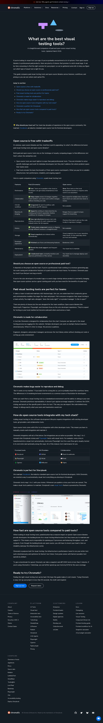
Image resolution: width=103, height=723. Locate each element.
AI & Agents (34, 636)
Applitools (11, 663)
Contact (74, 8)
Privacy (10, 617)
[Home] (14, 8)
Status (10, 623)
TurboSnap (34, 620)
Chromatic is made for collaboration (28, 96)
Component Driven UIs (83, 620)
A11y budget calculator (83, 633)
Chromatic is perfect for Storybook (28, 106)
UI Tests (33, 607)
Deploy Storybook (13, 702)
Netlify (55, 620)
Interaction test (35, 613)
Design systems (58, 613)
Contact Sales (12, 626)
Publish (32, 630)
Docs (47, 8)
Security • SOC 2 (13, 620)
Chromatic (39, 178)
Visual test (33, 610)
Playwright (43, 438)
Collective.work (58, 626)
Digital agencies (58, 617)
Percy (9, 666)
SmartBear (11, 679)
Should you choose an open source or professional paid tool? (37, 90)
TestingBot (11, 682)
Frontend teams (58, 610)
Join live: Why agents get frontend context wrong (52, 2)
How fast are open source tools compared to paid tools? (36, 109)
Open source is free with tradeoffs (28, 87)
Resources (54, 8)
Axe (9, 695)
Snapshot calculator (82, 630)
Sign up (91, 8)
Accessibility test (35, 617)
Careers (10, 610)
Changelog (79, 610)
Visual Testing (80, 617)
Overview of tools (13, 659)
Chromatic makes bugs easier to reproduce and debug (35, 100)
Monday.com (57, 623)
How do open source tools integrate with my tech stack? (36, 103)
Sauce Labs (11, 669)
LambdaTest (12, 676)
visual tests (58, 485)
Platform (27, 8)
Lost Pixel (11, 685)
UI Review (33, 626)
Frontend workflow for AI (84, 626)
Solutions (37, 8)
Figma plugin (34, 646)
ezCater (55, 630)
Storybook (23, 128)
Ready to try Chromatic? (24, 112)
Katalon (10, 672)
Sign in (82, 8)
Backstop (11, 689)
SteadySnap (34, 623)
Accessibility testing (14, 698)
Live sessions (80, 613)
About (10, 607)
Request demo (36, 586)
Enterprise (56, 607)
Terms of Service (13, 613)
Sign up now (20, 586)
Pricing (65, 8)
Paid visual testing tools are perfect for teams (32, 93)
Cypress (33, 643)
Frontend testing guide (83, 623)
